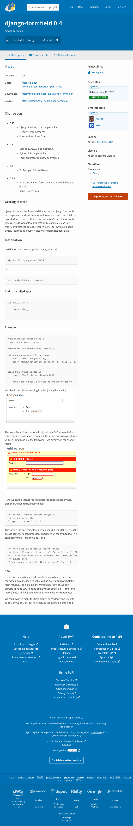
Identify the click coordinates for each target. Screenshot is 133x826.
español (21, 777)
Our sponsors (66, 661)
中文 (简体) (102, 777)
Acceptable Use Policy (65, 697)
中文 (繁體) (115, 777)
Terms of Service (65, 680)
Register (121, 7)
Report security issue (66, 684)
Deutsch (90, 777)
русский (127, 777)
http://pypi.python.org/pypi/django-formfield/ (47, 94)
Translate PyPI (105, 653)
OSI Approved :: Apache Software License (105, 184)
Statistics (67, 653)
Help (70, 7)
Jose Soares (103, 142)
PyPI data (94, 86)
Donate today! (66, 726)
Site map (66, 744)
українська (69, 777)
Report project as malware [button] (107, 196)
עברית (58, 780)
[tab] (15, 55)
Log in (108, 7)
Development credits (105, 661)
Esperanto (68, 780)
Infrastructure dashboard (65, 649)
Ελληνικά (80, 777)
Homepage (97, 72)
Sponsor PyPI (107, 657)
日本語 (40, 777)
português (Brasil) (53, 777)
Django (96, 173)
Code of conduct (65, 689)
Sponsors (94, 7)
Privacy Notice (65, 693)
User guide (24, 653)
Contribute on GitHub (105, 649)
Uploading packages (25, 649)
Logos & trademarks (67, 657)
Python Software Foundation (65, 735)
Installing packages (24, 644)
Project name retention (24, 657)
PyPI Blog (65, 644)
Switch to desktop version (66, 760)
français (30, 777)
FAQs (26, 661)
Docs (81, 7)
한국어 (79, 780)
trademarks (96, 732)
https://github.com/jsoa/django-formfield (45, 101)
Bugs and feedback (107, 644)
